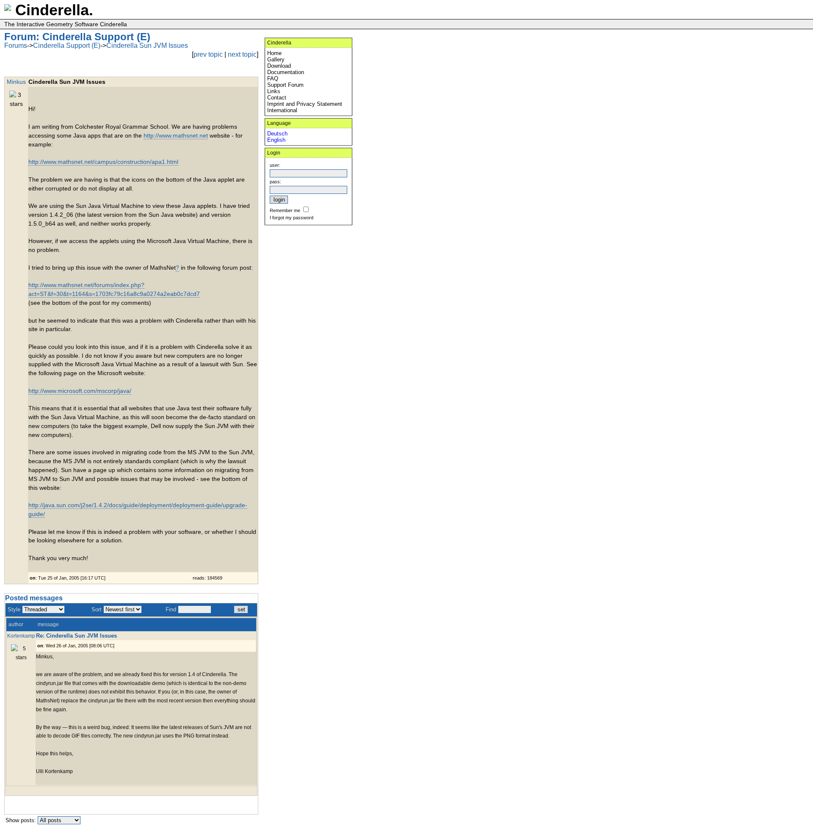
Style (14, 609)
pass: (275, 181)
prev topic (208, 54)
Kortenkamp (21, 635)
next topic (242, 54)
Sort (96, 609)
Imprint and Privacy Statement (304, 104)
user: (275, 165)
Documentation (285, 72)
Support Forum (285, 85)
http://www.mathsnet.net (176, 135)
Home (274, 53)
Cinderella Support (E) (66, 45)
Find (171, 609)
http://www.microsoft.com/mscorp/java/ (79, 390)
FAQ (272, 78)
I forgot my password (291, 217)
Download (279, 66)
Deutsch (277, 133)
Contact (276, 97)
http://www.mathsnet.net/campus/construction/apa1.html (103, 161)
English (276, 140)
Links (273, 91)
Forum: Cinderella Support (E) (77, 36)
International (282, 110)
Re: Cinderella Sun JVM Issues (76, 636)
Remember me (285, 210)
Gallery (276, 59)
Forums (15, 45)
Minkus (16, 81)
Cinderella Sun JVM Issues (147, 45)
